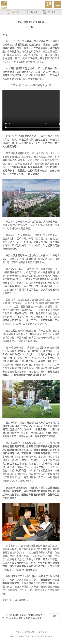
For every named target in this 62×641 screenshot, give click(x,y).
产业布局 (30, 631)
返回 (54, 615)
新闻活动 (42, 631)
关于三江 (19, 631)
